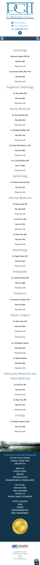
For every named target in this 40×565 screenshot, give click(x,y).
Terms (20, 555)
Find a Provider (20, 491)
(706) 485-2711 (21, 29)
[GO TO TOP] (37, 563)
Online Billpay (19, 23)
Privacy (20, 557)
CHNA (20, 504)
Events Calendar (20, 501)
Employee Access (20, 477)
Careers (20, 507)
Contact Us (20, 494)
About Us (20, 468)
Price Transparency (21, 26)
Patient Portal (20, 471)
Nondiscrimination (20, 510)
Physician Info (20, 66)
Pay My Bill (20, 485)
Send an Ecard (20, 488)
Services (20, 474)
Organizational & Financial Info (20, 480)
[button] (20, 33)
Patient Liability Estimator (20, 497)
